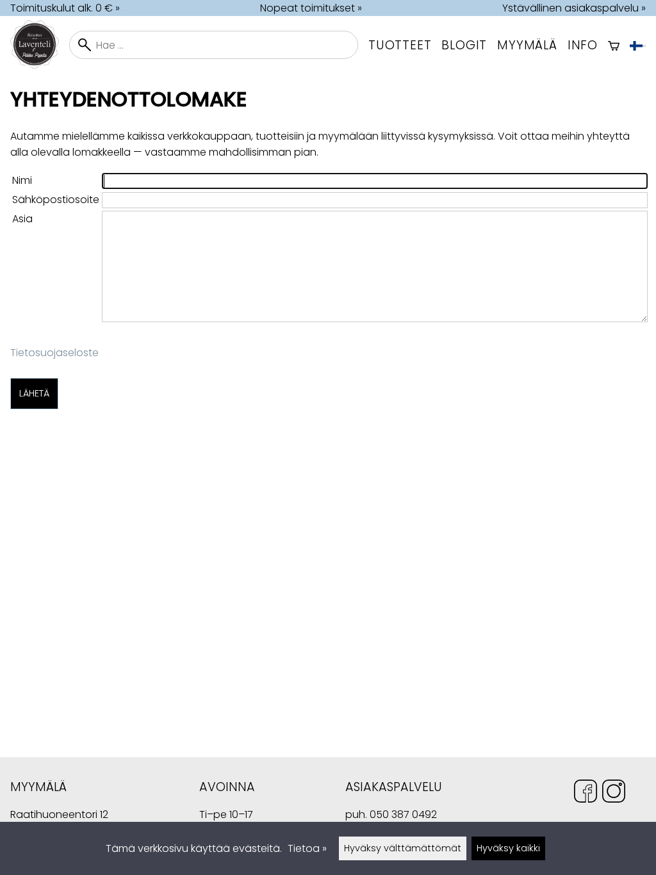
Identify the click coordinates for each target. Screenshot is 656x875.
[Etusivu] (39, 65)
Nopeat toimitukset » (311, 8)
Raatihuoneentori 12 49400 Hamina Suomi (59, 816)
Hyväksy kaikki (508, 848)
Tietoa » (307, 848)
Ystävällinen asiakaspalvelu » (574, 8)
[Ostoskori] (613, 45)
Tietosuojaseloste (54, 352)
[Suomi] (638, 45)
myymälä (527, 45)
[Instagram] (613, 793)
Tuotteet (399, 45)
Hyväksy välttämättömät (402, 848)
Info (583, 45)
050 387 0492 (403, 814)
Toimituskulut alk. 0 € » (65, 8)
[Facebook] (585, 793)
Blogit (464, 45)
